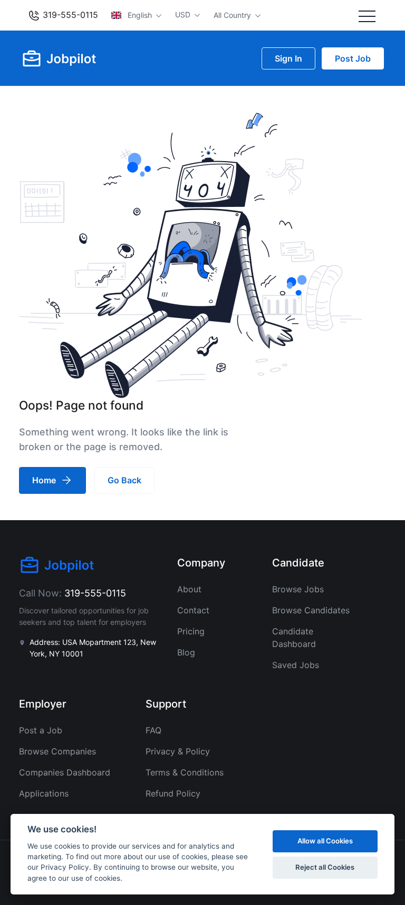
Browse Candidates (311, 610)
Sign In (288, 58)
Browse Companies (57, 751)
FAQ (153, 730)
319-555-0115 (69, 14)
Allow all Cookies (325, 841)
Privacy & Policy (178, 751)
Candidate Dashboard (294, 637)
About (189, 589)
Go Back (124, 480)
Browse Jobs (298, 589)
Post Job (353, 58)
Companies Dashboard (64, 772)
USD (183, 14)
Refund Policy (173, 793)
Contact (193, 610)
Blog (186, 652)
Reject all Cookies (324, 867)
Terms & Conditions (185, 772)
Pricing (191, 631)
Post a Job (40, 730)
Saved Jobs (295, 665)
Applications (44, 793)
